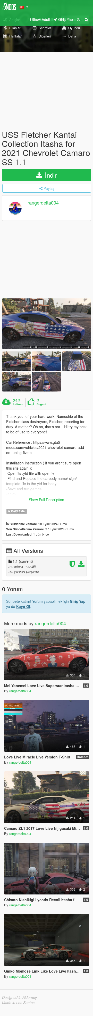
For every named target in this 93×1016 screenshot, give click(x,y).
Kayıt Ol (23, 606)
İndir (50, 174)
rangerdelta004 (43, 202)
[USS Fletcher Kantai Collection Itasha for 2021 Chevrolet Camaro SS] (46, 323)
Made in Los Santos (18, 1002)
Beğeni (41, 404)
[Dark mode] (78, 19)
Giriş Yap (78, 601)
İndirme (18, 404)
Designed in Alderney (19, 997)
